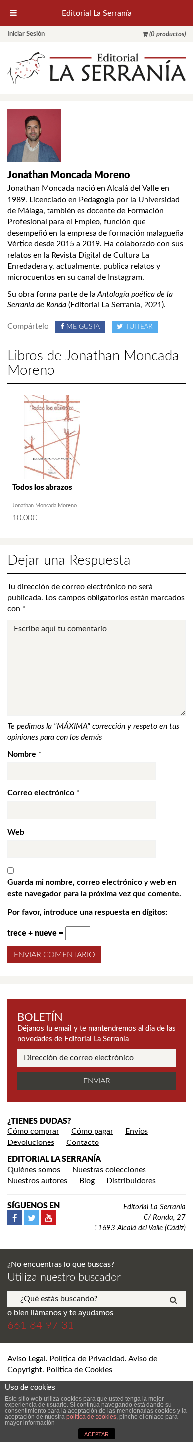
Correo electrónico (40, 793)
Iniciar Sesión (26, 34)
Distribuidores (131, 1181)
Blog (87, 1181)
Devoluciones (30, 1142)
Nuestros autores (37, 1181)
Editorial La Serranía (97, 13)
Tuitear (139, 326)
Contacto (82, 1142)
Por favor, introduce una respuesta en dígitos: (87, 912)
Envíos (136, 1131)
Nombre (21, 754)
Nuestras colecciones (109, 1170)
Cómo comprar (33, 1131)
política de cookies (91, 1416)
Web (15, 832)
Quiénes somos (33, 1170)
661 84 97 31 (40, 1325)
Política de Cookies (79, 1370)
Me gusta (83, 326)
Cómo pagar (92, 1131)
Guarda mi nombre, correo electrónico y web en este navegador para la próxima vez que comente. (94, 887)
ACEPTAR (96, 1434)
